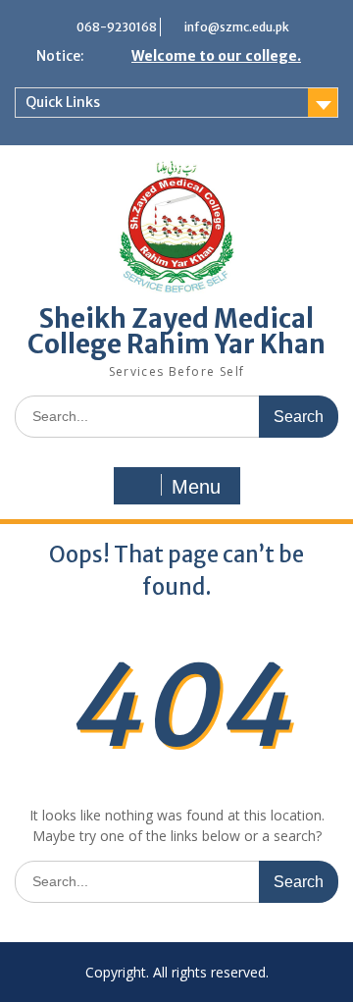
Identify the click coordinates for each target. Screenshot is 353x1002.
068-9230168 (116, 27)
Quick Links (62, 102)
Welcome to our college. (216, 56)
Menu (196, 487)
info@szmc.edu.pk (236, 27)
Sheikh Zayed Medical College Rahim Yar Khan (176, 331)
